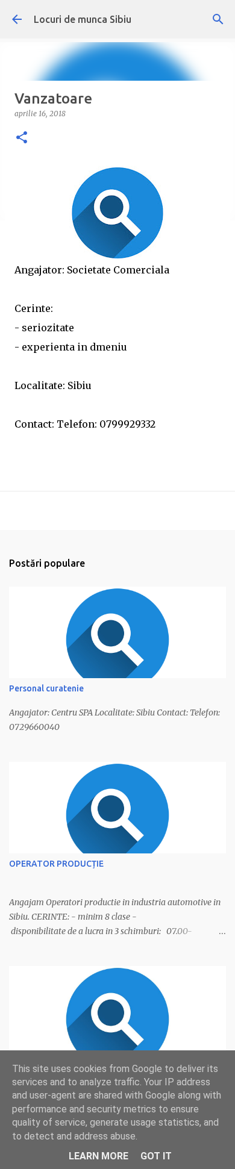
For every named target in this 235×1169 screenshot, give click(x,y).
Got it (156, 1156)
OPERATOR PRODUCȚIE (56, 863)
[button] (21, 138)
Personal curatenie (46, 688)
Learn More (98, 1156)
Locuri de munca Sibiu (82, 19)
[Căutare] (218, 19)
